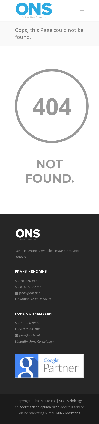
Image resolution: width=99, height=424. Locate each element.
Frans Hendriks (40, 299)
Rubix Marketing (68, 413)
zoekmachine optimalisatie (39, 407)
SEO (62, 401)
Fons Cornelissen (41, 341)
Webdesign (74, 401)
